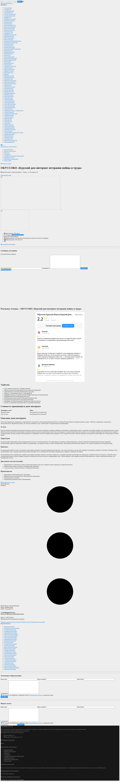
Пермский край (9, 91)
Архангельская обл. (10, 14)
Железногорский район (11, 634)
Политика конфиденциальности (10, 777)
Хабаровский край (9, 129)
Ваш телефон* (42, 679)
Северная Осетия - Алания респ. (14, 110)
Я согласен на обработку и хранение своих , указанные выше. (27, 695)
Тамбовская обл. (9, 115)
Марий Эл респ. (9, 71)
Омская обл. (8, 85)
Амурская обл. (8, 12)
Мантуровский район (10, 647)
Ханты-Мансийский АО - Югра (13, 132)
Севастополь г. (8, 109)
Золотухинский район (10, 636)
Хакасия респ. (8, 131)
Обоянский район (9, 650)
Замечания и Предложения (10, 771)
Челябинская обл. (9, 134)
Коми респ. (7, 55)
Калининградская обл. (11, 42)
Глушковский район (10, 629)
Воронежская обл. (9, 30)
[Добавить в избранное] (5, 241)
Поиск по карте (6, 163)
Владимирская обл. (10, 25)
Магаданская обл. (9, 69)
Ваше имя (4, 679)
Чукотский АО (8, 139)
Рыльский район (9, 656)
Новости (6, 152)
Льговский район (9, 645)
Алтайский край (9, 11)
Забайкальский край (10, 34)
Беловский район (9, 626)
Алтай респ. (7, 9)
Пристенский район (10, 655)
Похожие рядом (6, 270)
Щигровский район (10, 669)
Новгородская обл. (9, 82)
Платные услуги (9, 157)
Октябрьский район (10, 652)
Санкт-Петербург (9, 101)
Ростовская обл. (9, 96)
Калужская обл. (9, 45)
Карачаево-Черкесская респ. (12, 49)
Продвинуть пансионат (11, 159)
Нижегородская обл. (10, 80)
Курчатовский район (10, 644)
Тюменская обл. (9, 124)
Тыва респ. (7, 123)
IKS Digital (20, 780)
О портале (7, 154)
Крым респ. (7, 61)
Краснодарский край (10, 58)
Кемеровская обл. (9, 52)
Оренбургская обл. (9, 87)
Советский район (9, 658)
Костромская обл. (9, 57)
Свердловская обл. (9, 107)
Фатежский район (9, 664)
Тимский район (9, 663)
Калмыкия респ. (9, 44)
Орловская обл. (8, 88)
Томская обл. (8, 120)
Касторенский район (10, 637)
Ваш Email (80, 679)
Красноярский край (10, 60)
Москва (6, 74)
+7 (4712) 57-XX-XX (18, 235)
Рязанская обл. (8, 98)
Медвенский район (10, 648)
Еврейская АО (8, 33)
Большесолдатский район (12, 628)
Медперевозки (8, 149)
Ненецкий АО (8, 79)
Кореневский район (10, 641)
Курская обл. (8, 64)
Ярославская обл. (9, 142)
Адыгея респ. (8, 8)
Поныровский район (10, 653)
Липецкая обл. (8, 68)
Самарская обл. (8, 99)
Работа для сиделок (10, 151)
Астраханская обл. (9, 15)
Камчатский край (9, 47)
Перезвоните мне (6, 175)
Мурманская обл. (9, 77)
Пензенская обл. (9, 90)
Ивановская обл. (9, 36)
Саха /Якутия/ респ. (10, 104)
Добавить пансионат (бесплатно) (14, 156)
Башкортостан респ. (10, 19)
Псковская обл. (8, 94)
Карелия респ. (8, 50)
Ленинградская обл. (10, 66)
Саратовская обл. (9, 102)
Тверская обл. (8, 118)
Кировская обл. (8, 53)
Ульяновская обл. (9, 128)
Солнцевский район (10, 659)
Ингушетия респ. (9, 38)
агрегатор (6, 3)
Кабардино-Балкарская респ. (12, 41)
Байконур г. (7, 17)
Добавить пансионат (8, 740)
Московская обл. (9, 75)
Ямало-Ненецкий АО (10, 140)
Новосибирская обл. (10, 83)
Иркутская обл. (8, 39)
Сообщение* (46, 268)
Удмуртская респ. (9, 126)
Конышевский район (10, 639)
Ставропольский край (10, 113)
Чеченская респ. (9, 135)
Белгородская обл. (9, 20)
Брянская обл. (8, 22)
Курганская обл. (9, 63)
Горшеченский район (10, 631)
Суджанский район (10, 661)
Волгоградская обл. (10, 27)
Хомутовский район (10, 666)
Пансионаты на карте (8, 482)
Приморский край (9, 93)
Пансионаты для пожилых (9, 146)
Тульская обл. (8, 121)
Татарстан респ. (9, 117)
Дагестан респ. (8, 31)
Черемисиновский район (11, 667)
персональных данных (35, 695)
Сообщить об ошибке (8, 244)
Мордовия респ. (9, 72)
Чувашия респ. (8, 137)
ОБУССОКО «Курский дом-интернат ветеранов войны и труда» (60, 380)
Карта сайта (7, 160)
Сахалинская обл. (9, 105)
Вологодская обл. (9, 28)
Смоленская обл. (9, 112)
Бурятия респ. (8, 23)
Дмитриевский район (10, 633)
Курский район (8, 642)
